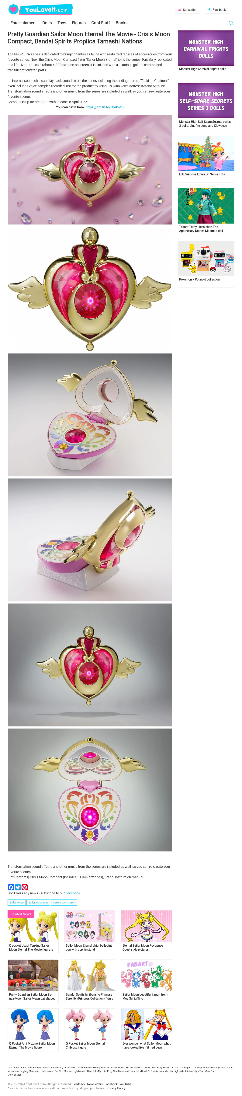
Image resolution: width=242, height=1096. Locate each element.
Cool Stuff (100, 22)
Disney (59, 1067)
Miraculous (226, 1067)
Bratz (53, 1067)
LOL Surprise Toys (202, 1067)
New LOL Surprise (150, 1071)
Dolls (47, 22)
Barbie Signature (41, 1067)
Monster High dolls (88, 1071)
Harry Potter (163, 1067)
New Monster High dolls (172, 1071)
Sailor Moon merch (64, 902)
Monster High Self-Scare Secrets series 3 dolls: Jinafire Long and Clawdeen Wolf (205, 124)
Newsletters (95, 1084)
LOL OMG (174, 1067)
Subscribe (189, 10)
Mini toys (215, 1067)
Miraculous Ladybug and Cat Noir (46, 1071)
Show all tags (14, 1074)
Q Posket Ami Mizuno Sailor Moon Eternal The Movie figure (32, 1045)
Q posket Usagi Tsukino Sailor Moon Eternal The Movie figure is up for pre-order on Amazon (31, 948)
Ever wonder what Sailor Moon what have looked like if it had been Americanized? (147, 1045)
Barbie (17, 1067)
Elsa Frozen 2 (128, 1067)
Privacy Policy (116, 1088)
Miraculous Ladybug (18, 1071)
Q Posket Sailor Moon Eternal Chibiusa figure (85, 1045)
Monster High (71, 1071)
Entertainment (23, 22)
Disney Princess (85, 1067)
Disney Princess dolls (104, 1067)
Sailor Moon (17, 902)
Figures (79, 22)
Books (121, 22)
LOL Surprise (185, 1067)
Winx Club (210, 1071)
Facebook (219, 10)
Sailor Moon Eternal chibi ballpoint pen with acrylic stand (89, 948)
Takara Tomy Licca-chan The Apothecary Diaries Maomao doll (201, 229)
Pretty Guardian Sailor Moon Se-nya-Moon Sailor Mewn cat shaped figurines (32, 996)
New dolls (136, 1071)
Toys (61, 22)
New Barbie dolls (121, 1071)
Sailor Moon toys (38, 902)
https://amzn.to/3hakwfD (105, 107)
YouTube (125, 1084)
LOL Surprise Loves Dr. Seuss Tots (202, 174)
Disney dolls (70, 1067)
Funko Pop (150, 1067)
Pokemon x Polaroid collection (199, 279)
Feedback (78, 1084)
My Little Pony (105, 1071)
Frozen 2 (139, 1067)
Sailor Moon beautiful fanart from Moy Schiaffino (145, 996)
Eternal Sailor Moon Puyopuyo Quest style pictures (143, 948)
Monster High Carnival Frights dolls (202, 69)
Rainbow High (192, 1071)
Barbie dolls (27, 1067)
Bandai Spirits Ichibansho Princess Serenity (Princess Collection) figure (89, 996)
